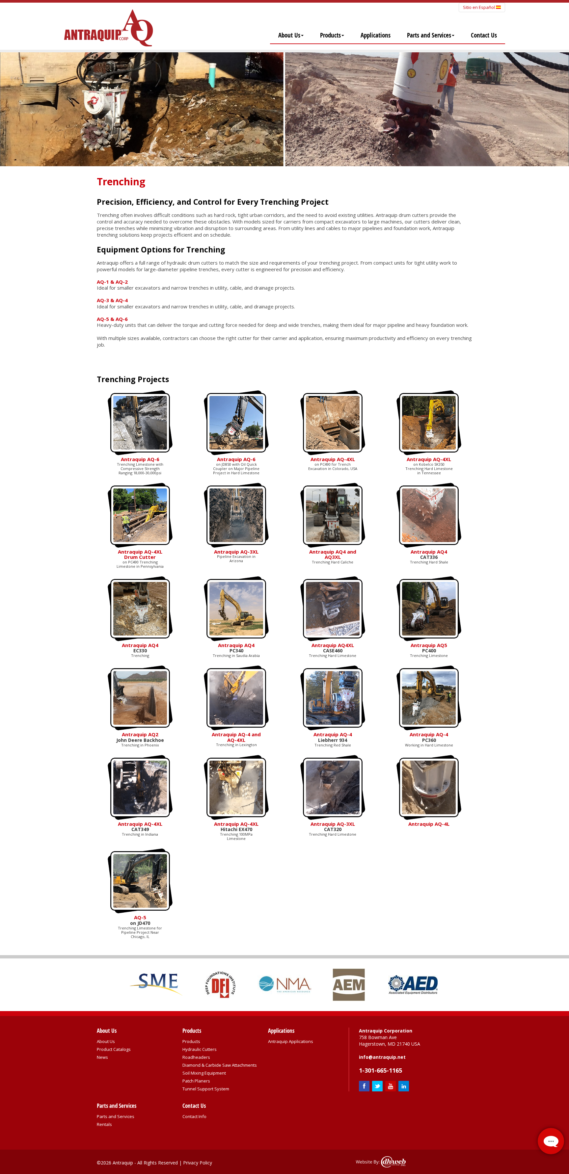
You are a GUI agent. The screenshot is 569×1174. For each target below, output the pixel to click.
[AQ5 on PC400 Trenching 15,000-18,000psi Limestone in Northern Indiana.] (429, 608)
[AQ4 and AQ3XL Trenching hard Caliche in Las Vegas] (332, 514)
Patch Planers (196, 1081)
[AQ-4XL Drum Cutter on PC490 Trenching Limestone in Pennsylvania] (140, 514)
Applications (376, 35)
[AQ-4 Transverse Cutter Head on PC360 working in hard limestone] (429, 697)
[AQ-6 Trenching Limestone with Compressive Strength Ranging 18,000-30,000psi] (140, 422)
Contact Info (194, 1116)
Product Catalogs (114, 1049)
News (102, 1057)
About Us (289, 35)
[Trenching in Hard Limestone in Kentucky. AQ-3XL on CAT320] (332, 786)
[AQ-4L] (429, 786)
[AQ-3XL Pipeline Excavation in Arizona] (236, 514)
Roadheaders (196, 1057)
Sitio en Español (479, 7)
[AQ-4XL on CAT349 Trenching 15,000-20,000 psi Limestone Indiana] (140, 786)
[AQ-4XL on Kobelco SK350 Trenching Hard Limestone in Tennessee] (332, 422)
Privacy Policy (197, 1163)
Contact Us (484, 35)
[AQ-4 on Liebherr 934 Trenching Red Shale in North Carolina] (332, 697)
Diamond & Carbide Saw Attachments (219, 1065)
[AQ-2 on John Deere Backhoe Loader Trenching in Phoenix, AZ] (140, 697)
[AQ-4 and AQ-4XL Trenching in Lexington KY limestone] (236, 697)
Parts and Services (429, 35)
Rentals (104, 1124)
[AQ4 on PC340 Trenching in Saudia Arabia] (236, 608)
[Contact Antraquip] (551, 1141)
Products (330, 35)
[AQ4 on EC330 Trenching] (140, 608)
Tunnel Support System (205, 1089)
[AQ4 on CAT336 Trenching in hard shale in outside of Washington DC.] (429, 514)
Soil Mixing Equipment (204, 1073)
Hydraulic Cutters (199, 1049)
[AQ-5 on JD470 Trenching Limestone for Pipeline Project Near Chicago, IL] (140, 880)
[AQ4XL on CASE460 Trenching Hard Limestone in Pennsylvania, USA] (332, 608)
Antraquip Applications (290, 1041)
